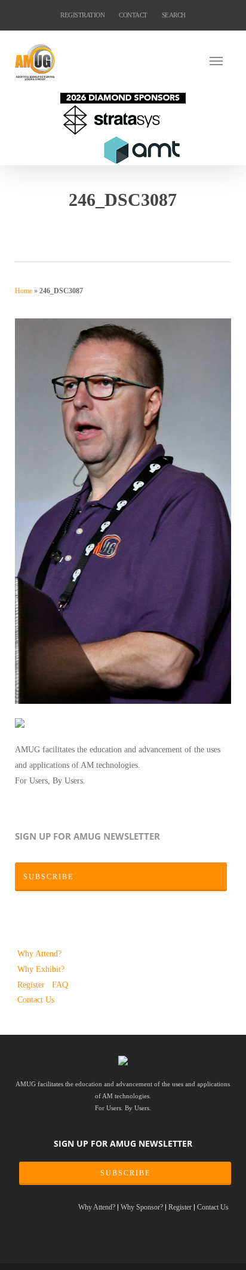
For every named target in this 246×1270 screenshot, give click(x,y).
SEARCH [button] (174, 15)
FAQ (60, 984)
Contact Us (35, 999)
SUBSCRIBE (125, 1173)
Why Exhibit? (40, 969)
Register (32, 984)
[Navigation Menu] (220, 60)
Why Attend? (39, 953)
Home (23, 291)
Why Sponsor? (142, 1207)
